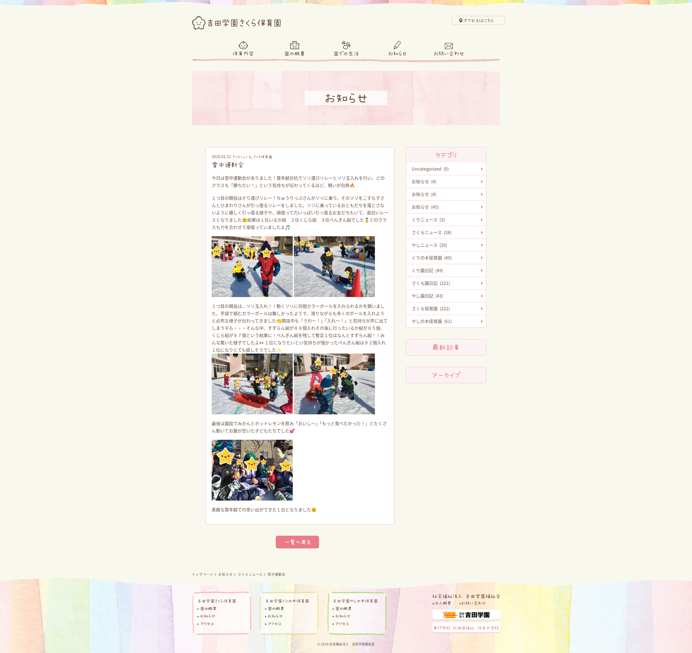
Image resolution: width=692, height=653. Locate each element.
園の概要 (294, 53)
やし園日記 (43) (427, 295)
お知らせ (397, 53)
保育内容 (243, 53)
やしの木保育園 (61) (432, 321)
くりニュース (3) (428, 219)
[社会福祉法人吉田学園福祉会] (466, 595)
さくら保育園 (262, 157)
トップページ (202, 574)
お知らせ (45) (425, 207)
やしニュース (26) (429, 245)
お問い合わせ (449, 53)
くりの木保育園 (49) (432, 257)
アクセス (207, 623)
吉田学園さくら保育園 (216, 601)
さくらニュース (241, 157)
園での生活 (346, 53)
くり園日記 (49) (427, 270)
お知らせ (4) (424, 181)
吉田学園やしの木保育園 (355, 601)
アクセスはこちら (478, 20)
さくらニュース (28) (431, 232)
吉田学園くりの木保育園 (287, 601)
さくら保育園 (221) (431, 308)
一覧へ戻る (297, 542)
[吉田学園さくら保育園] (236, 21)
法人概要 (442, 603)
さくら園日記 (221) (431, 283)
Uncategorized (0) (430, 168)
